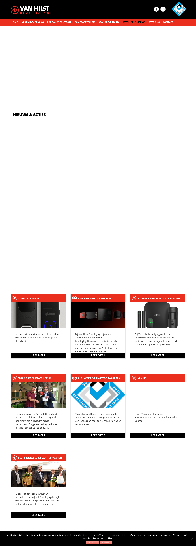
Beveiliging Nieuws (134, 22)
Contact (168, 22)
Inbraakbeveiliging (32, 22)
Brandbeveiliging (109, 22)
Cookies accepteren (92, 542)
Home (14, 22)
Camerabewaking (85, 22)
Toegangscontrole (59, 22)
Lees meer (38, 356)
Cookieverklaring (106, 542)
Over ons (154, 22)
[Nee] (192, 538)
